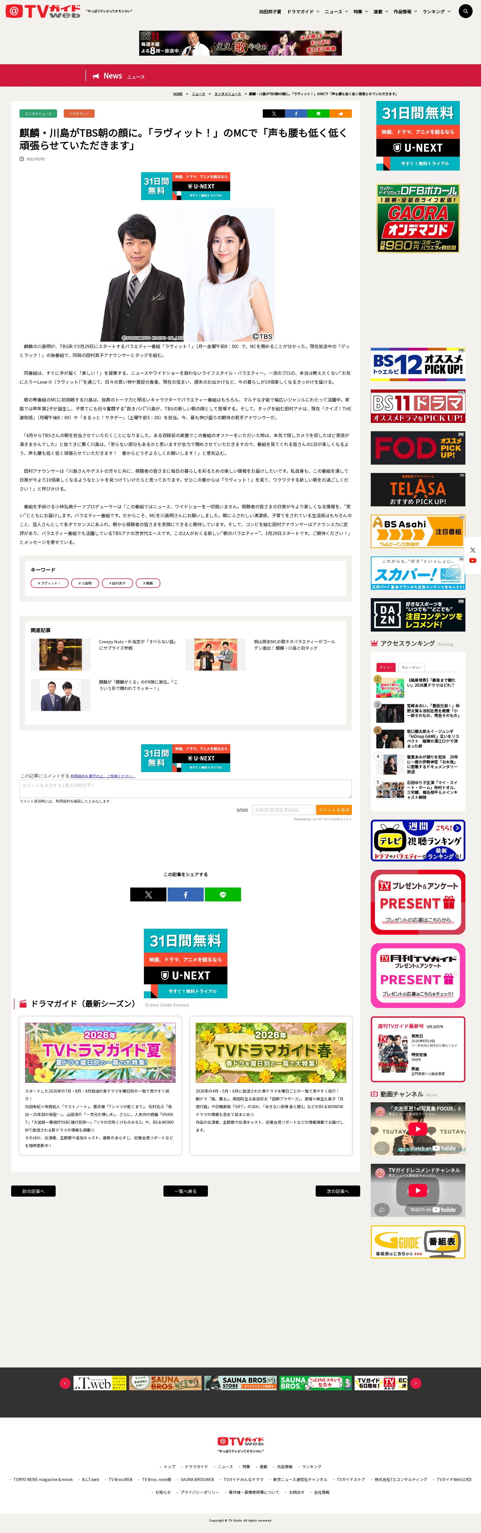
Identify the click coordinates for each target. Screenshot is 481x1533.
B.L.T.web (90, 1479)
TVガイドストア (351, 1479)
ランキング (434, 11)
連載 (378, 11)
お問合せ (297, 1492)
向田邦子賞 (270, 11)
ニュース (333, 11)
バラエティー (79, 113)
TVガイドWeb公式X (454, 1479)
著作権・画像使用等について (254, 1492)
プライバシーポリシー (199, 1492)
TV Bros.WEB (120, 1479)
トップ (169, 1466)
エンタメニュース (38, 113)
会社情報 (322, 1492)
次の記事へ (338, 1191)
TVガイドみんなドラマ (244, 1479)
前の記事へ (33, 1191)
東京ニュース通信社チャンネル (300, 1479)
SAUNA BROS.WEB (197, 1479)
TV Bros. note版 (156, 1479)
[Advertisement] (418, 300)
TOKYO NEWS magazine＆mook (43, 1479)
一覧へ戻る (186, 1191)
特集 (358, 11)
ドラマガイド (300, 11)
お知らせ (163, 1492)
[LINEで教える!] (318, 113)
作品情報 (402, 11)
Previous (65, 1383)
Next (415, 1383)
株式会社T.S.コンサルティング (401, 1479)
